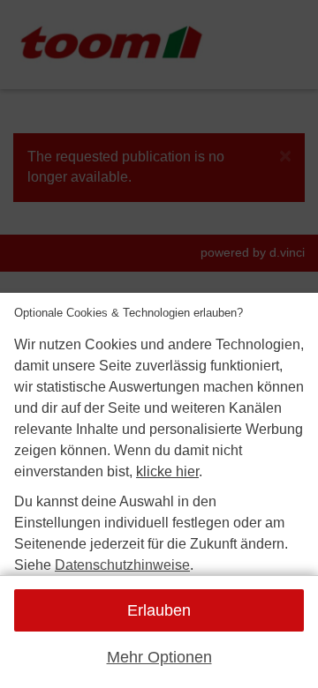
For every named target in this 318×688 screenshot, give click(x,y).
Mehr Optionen (159, 657)
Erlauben (159, 610)
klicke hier (167, 471)
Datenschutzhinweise (122, 564)
